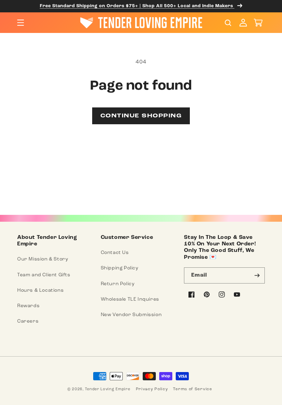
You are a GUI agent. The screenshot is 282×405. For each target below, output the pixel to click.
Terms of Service (192, 388)
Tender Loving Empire (107, 389)
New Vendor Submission (131, 314)
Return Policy (118, 284)
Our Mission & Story (42, 259)
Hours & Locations (40, 290)
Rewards (28, 306)
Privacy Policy (152, 388)
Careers (28, 321)
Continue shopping (141, 115)
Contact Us (115, 252)
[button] (20, 22)
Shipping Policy (120, 268)
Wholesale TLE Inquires (130, 299)
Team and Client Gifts (43, 275)
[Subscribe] (256, 275)
